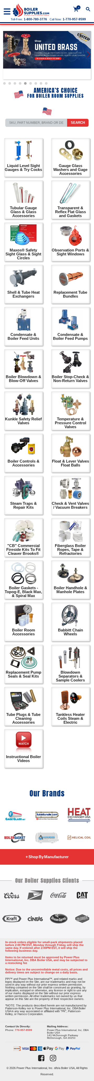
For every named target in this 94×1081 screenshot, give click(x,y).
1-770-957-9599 (74, 19)
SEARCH (78, 123)
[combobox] (36, 123)
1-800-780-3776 (35, 19)
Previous (5, 55)
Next (89, 55)
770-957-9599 (23, 1030)
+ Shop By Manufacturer (47, 857)
